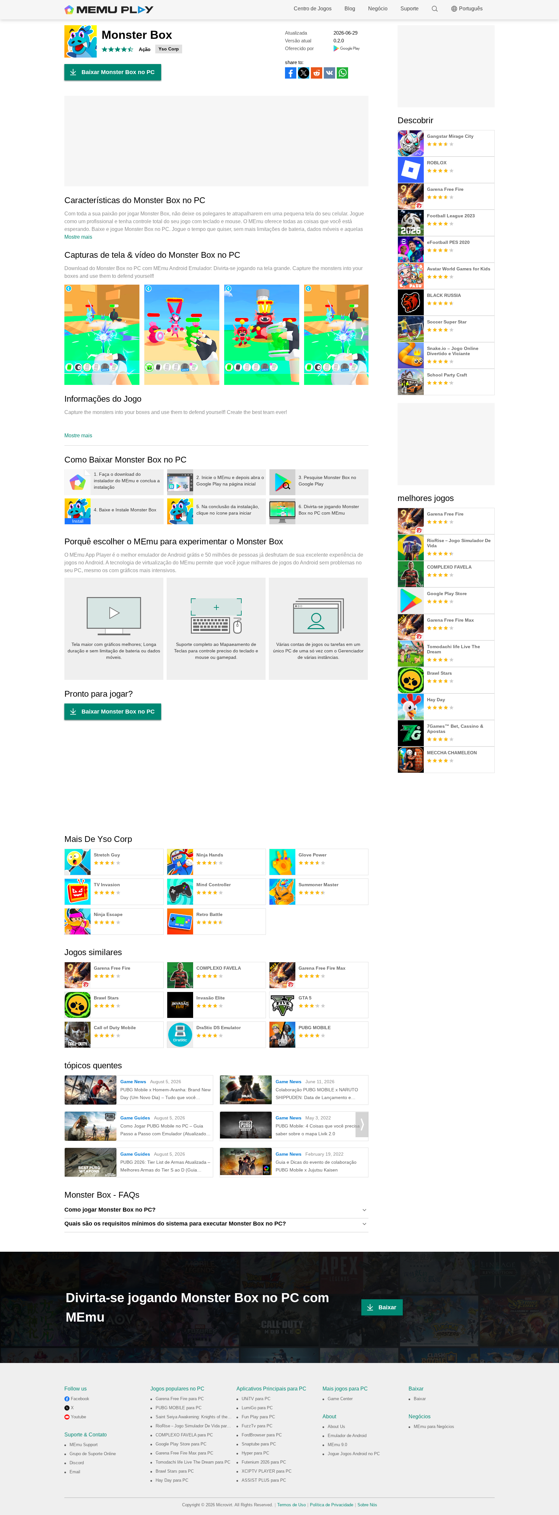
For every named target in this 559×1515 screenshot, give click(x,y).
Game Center (340, 1398)
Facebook (80, 1398)
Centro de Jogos (313, 8)
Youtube (78, 1416)
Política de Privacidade (331, 1504)
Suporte (409, 8)
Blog (350, 8)
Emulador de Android (347, 1435)
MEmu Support (84, 1444)
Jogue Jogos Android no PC (354, 1453)
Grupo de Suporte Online (93, 1453)
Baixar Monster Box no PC (118, 72)
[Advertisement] (216, 141)
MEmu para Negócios (434, 1426)
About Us (336, 1426)
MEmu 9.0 (337, 1444)
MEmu (109, 9)
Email (75, 1471)
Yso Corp (169, 48)
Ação (144, 49)
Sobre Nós (367, 1504)
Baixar (387, 1307)
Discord (77, 1462)
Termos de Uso (291, 1504)
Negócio (378, 8)
